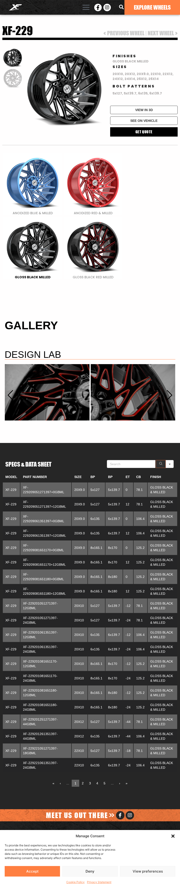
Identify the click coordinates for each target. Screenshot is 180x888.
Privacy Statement (99, 882)
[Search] (161, 464)
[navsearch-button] (121, 7)
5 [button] (104, 783)
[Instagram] (107, 7)
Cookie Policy (75, 882)
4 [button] (97, 783)
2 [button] (83, 783)
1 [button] (75, 783)
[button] (173, 836)
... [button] (67, 783)
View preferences (148, 871)
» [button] (127, 783)
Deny (90, 871)
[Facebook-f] (120, 815)
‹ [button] (60, 783)
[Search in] (170, 464)
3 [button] (90, 783)
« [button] (53, 783)
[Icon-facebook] (98, 7)
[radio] (32, 184)
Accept (32, 871)
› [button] (119, 783)
